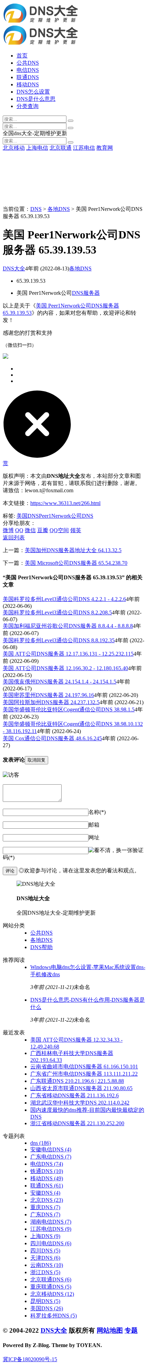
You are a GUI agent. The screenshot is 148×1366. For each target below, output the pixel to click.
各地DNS (58, 209)
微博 (8, 530)
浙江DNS (45, 1272)
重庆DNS (45, 1207)
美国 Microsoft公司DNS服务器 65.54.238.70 (76, 563)
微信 (30, 530)
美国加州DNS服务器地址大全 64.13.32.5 (73, 550)
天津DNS (45, 1258)
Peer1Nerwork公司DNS (66, 516)
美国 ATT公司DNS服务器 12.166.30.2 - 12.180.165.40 (65, 668)
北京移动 (14, 148)
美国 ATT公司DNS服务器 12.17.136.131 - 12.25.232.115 (68, 654)
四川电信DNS (50, 1243)
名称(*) (97, 812)
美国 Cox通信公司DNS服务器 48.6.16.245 (52, 738)
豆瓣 (42, 530)
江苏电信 (84, 148)
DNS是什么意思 (36, 99)
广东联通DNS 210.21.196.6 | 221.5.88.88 (77, 1081)
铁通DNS (46, 1171)
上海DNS (45, 1236)
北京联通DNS (50, 1279)
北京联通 (61, 148)
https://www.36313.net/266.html (65, 503)
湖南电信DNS (50, 1222)
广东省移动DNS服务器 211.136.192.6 (74, 1095)
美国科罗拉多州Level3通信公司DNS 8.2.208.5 (57, 612)
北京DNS (46, 1200)
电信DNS (28, 70)
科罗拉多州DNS (53, 1316)
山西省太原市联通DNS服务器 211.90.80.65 (81, 1088)
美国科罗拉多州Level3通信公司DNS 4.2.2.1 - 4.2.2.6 (64, 599)
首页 (22, 55)
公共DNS (28, 63)
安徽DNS (45, 1193)
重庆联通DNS (50, 1287)
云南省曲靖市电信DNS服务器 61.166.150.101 (84, 1066)
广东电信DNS (50, 1157)
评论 (10, 870)
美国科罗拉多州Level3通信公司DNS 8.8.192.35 (59, 640)
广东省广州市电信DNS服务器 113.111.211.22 (84, 1074)
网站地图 (110, 1330)
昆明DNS (45, 1301)
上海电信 (37, 148)
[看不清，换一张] (110, 850)
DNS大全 (14, 268)
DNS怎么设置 (33, 92)
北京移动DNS (52, 1294)
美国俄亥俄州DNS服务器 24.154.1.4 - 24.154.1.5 (59, 682)
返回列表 (14, 537)
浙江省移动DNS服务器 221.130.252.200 (77, 1123)
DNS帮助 (41, 947)
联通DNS (28, 77)
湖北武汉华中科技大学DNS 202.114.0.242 (79, 1103)
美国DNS (28, 516)
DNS (36, 209)
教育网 (104, 148)
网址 (93, 837)
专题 (131, 1330)
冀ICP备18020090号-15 (30, 1359)
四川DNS (45, 1251)
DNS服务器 (86, 293)
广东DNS (45, 1214)
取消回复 (36, 760)
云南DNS (46, 1265)
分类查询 (28, 106)
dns (40, 1143)
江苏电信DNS (50, 1229)
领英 (75, 530)
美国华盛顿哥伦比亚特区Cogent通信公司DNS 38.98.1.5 (69, 709)
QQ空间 (59, 530)
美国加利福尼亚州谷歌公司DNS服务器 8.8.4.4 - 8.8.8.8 (68, 626)
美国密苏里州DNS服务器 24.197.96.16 (48, 695)
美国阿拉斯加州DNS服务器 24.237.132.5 (51, 702)
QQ (19, 530)
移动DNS (28, 84)
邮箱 (93, 825)
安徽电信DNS (50, 1149)
